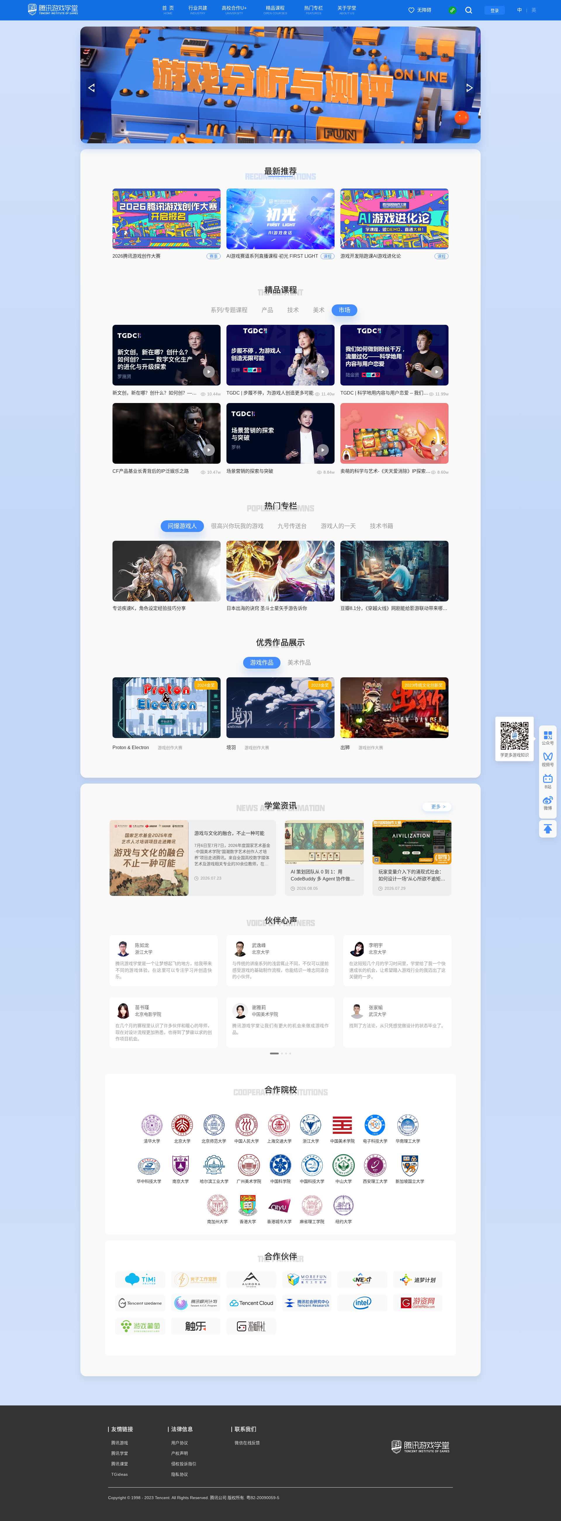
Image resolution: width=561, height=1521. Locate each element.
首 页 (168, 10)
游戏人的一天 (338, 526)
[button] (271, 137)
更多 (438, 806)
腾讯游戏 (119, 1442)
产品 (267, 310)
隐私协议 (179, 1474)
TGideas (119, 1474)
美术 (319, 310)
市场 (344, 310)
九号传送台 (292, 526)
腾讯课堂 (119, 1463)
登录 (495, 10)
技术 (293, 310)
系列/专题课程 (229, 310)
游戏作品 (261, 663)
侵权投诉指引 (183, 1463)
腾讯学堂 (119, 1453)
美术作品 (299, 663)
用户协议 (179, 1442)
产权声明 (179, 1453)
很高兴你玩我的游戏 (237, 526)
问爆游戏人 (182, 526)
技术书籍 (381, 526)
